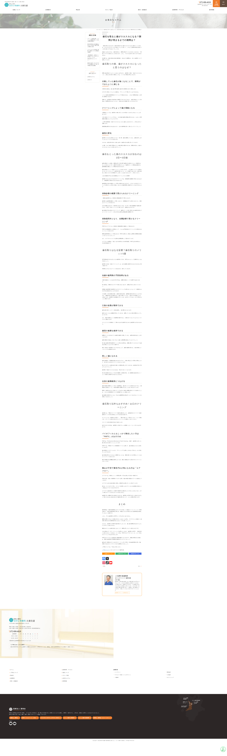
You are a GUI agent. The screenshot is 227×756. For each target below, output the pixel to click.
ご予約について (105, 549)
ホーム (12, 669)
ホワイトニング (170, 677)
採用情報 (211, 9)
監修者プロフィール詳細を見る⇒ (122, 592)
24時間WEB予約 (216, 5)
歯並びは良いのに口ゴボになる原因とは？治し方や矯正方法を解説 (93, 64)
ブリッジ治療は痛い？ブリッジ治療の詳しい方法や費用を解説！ (93, 40)
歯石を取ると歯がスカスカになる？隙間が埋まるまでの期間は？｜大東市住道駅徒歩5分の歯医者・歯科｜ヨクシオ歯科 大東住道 (53, 5)
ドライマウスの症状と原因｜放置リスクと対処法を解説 (93, 51)
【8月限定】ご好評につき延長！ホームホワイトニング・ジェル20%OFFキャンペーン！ (93, 58)
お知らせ (89, 79)
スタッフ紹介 (109, 9)
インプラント (118, 672)
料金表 (78, 9)
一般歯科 (117, 677)
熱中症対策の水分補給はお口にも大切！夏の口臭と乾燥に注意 (93, 45)
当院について (16, 9)
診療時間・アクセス (178, 9)
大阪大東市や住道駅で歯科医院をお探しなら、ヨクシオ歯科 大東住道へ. (112, 740)
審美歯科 (169, 672)
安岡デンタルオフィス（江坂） (29, 717)
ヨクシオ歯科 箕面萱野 (84, 717)
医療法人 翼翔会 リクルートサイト (102, 717)
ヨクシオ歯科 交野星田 (69, 717)
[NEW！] (10, 724)
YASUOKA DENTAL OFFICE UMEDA (50, 717)
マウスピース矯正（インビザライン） (123, 674)
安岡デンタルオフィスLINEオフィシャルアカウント (223, 749)
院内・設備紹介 (142, 9)
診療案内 (48, 9)
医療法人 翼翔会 (14, 717)
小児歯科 (169, 674)
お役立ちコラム (91, 76)
